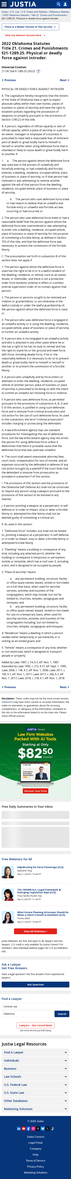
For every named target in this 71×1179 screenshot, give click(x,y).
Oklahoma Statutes (59, 11)
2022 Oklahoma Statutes (16, 15)
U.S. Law (14, 11)
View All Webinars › (35, 931)
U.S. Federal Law (15, 1085)
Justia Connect (35, 1136)
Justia (5, 11)
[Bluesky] (43, 1129)
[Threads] (38, 1129)
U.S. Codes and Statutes (34, 11)
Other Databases (16, 1101)
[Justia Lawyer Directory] (52, 1129)
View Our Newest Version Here (23, 35)
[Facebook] (28, 1129)
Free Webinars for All (17, 859)
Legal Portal (35, 1142)
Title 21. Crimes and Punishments (48, 15)
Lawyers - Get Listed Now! (35, 1025)
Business (10, 1069)
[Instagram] (33, 1129)
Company (35, 1148)
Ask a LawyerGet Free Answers (14, 966)
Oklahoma (7, 702)
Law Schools (12, 1076)
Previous (10, 80)
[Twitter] (48, 1129)
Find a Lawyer (12, 999)
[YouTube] (24, 1129)
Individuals (11, 1060)
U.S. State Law (14, 1093)
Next (63, 80)
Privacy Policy (35, 1166)
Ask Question (35, 984)
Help (35, 1154)
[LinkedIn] (19, 1129)
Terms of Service (35, 1160)
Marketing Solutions (18, 1109)
